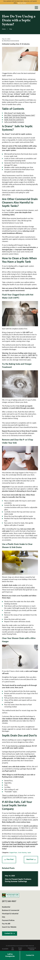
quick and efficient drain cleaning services (21, 838)
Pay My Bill (6, 924)
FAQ (3, 917)
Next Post (29, 859)
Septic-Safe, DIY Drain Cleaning (15, 118)
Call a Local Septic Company (14, 122)
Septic (29, 852)
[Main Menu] (36, 7)
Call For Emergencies (10, 955)
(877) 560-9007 (9, 901)
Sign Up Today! (22, 3)
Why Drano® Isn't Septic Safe (14, 113)
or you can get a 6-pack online (24, 588)
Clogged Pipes (13, 852)
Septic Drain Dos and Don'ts (14, 120)
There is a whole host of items (12, 795)
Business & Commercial (10, 910)
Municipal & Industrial (10, 914)
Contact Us (30, 955)
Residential (6, 907)
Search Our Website (9, 927)
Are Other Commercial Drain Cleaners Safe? (19, 115)
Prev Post (10, 859)
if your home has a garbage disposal (18, 746)
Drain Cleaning (22, 852)
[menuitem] (5, 949)
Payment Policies (8, 920)
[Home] (10, 895)
